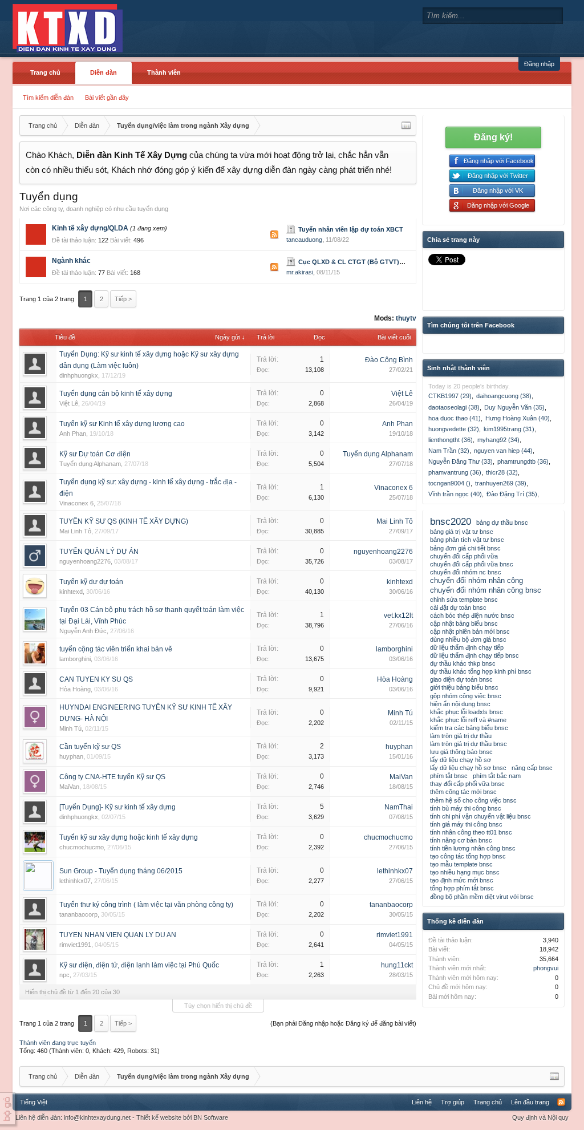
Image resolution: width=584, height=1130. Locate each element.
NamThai (398, 807)
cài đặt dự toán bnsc (458, 607)
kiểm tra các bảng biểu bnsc (469, 727)
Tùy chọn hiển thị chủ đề (218, 1005)
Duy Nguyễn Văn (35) (514, 407)
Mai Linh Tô (75, 531)
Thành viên (164, 72)
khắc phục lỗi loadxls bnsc (466, 711)
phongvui (545, 968)
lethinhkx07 (75, 880)
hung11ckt (397, 965)
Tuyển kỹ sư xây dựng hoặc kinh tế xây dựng (128, 837)
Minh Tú (70, 728)
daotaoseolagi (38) (454, 407)
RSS (274, 234)
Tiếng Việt (33, 1102)
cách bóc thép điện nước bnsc (472, 615)
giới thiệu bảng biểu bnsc (464, 687)
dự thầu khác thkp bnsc (463, 663)
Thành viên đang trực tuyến (57, 1042)
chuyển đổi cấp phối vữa (464, 556)
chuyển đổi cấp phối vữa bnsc (471, 564)
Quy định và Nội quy (540, 1117)
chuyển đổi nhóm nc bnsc (465, 572)
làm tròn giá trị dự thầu (461, 735)
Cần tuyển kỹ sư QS (90, 747)
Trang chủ (45, 72)
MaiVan (69, 786)
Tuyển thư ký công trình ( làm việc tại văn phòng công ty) (146, 905)
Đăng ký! (493, 137)
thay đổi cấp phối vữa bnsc (467, 783)
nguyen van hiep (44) (503, 450)
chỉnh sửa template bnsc (464, 599)
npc (64, 974)
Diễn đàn (103, 72)
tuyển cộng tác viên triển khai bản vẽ (115, 649)
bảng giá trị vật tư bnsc (461, 531)
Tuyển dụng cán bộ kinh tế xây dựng (115, 394)
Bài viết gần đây (107, 97)
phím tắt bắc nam (497, 775)
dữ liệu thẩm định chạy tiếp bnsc (474, 655)
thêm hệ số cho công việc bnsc (473, 800)
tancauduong (304, 239)
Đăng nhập (539, 63)
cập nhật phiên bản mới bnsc (470, 631)
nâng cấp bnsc (532, 767)
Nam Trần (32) (448, 450)
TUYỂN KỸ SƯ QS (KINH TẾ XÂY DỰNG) (123, 521)
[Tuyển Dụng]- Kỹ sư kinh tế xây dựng (117, 807)
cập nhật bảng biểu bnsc (464, 623)
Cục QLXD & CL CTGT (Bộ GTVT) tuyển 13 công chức (379, 261)
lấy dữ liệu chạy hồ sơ (460, 759)
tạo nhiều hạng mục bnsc (465, 872)
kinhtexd (71, 591)
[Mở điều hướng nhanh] (406, 125)
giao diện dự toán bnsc (461, 679)
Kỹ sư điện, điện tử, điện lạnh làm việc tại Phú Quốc (139, 965)
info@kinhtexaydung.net (97, 1117)
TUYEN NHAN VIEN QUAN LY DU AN (117, 935)
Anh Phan (72, 433)
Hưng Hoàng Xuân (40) (517, 418)
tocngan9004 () (449, 483)
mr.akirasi (299, 272)
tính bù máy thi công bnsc (465, 808)
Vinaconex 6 (76, 503)
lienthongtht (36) (450, 439)
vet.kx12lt (398, 615)
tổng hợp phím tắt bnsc (462, 888)
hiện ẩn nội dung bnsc (460, 703)
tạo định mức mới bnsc (461, 880)
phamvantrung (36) (454, 472)
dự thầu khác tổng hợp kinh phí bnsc (481, 671)
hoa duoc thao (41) (454, 418)
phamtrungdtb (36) (523, 461)
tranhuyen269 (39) (500, 483)
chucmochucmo (81, 847)
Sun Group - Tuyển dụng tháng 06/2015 (120, 871)
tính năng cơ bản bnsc (461, 840)
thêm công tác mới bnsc (463, 791)
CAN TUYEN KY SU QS (96, 679)
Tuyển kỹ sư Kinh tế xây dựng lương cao (122, 424)
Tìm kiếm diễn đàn (48, 97)
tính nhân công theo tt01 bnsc (471, 832)
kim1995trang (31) (509, 429)
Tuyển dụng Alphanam (90, 463)
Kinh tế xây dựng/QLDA (90, 228)
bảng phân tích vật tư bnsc (467, 539)
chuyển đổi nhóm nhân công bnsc (485, 590)
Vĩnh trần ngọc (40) (455, 494)
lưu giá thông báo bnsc (461, 751)
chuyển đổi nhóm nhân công (476, 580)
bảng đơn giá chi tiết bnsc (465, 548)
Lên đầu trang (530, 1102)
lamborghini (75, 658)
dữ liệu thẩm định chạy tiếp (467, 647)
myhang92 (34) (498, 439)
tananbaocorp (78, 914)
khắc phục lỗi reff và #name (468, 719)
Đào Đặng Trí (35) (511, 494)
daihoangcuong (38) (504, 395)
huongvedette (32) (453, 429)
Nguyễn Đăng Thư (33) (460, 461)
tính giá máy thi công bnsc (466, 824)
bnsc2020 (450, 521)
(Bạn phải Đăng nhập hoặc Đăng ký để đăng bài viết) (343, 1023)
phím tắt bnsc (449, 775)
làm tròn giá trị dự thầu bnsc (468, 743)
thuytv (406, 318)
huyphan (71, 756)
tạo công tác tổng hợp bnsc (468, 856)
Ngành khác (71, 261)
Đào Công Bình (389, 360)
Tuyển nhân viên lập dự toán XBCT (350, 229)
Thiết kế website (158, 1117)
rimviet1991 (75, 944)
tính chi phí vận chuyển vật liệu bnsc (480, 816)
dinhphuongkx (78, 375)
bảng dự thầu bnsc (502, 522)
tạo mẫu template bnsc (461, 864)
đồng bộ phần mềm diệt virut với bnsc (482, 896)
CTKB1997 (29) (450, 395)
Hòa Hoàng (75, 689)
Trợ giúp (452, 1102)
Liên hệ (422, 1102)
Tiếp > (123, 298)
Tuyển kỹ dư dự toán (91, 582)
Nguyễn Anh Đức (83, 630)
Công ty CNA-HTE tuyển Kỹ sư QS (112, 777)
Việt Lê (68, 403)
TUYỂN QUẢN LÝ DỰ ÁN (99, 552)
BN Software (210, 1117)
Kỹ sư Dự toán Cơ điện (95, 454)
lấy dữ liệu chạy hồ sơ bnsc (468, 767)
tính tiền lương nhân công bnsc (473, 848)
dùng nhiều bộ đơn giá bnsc (468, 639)
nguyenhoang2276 (85, 561)
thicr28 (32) (502, 472)
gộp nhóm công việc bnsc (465, 695)
